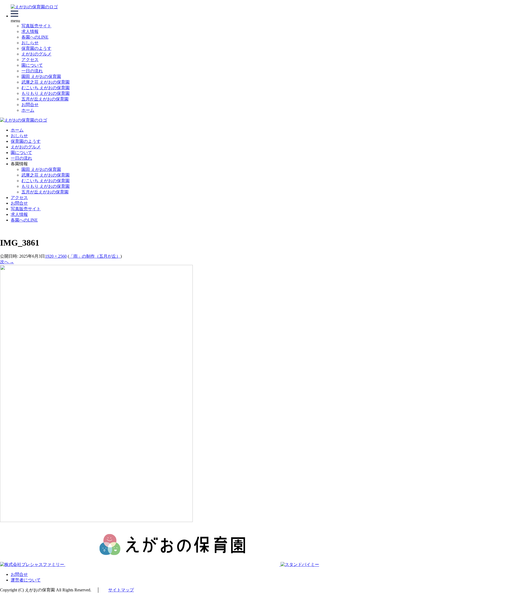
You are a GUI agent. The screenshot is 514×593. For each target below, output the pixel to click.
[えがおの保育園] (34, 7)
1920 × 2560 (56, 256)
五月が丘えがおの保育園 (45, 99)
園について (32, 65)
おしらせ (30, 42)
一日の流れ (32, 71)
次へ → (7, 262)
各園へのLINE (34, 37)
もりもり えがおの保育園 (45, 93)
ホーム (27, 110)
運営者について (26, 580)
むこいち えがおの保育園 (45, 87)
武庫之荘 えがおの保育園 (45, 82)
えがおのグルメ (36, 54)
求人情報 (30, 31)
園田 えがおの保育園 (41, 76)
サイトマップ (121, 590)
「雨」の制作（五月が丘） (94, 256)
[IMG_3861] (96, 520)
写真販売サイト (36, 26)
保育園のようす (36, 48)
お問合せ (30, 104)
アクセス (30, 59)
